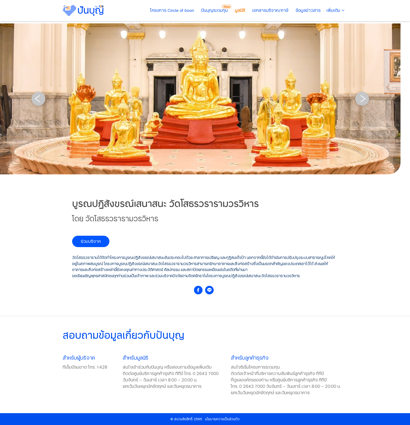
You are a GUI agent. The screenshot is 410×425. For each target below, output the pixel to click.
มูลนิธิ (240, 10)
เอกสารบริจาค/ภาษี (270, 10)
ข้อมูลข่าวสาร (308, 10)
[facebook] (199, 290)
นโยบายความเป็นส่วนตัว (222, 418)
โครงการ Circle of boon (172, 10)
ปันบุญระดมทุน (214, 10)
